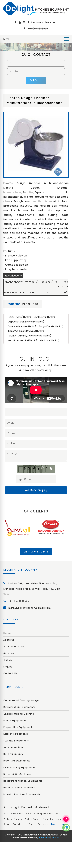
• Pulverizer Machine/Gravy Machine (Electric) (29, 335)
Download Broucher (43, 22)
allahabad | (49, 813)
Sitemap (55, 837)
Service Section (13, 747)
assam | (8, 824)
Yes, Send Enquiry (36, 490)
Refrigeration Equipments (19, 707)
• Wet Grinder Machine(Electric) (22, 340)
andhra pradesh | (33, 819)
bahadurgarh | (20, 824)
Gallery (7, 660)
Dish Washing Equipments (19, 767)
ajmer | (29, 813)
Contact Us (10, 673)
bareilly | (33, 824)
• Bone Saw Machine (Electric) (21, 326)
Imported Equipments (16, 760)
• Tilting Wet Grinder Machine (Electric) (25, 331)
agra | (7, 813)
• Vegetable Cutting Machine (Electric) (25, 321)
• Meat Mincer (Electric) (44, 316)
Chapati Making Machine (18, 713)
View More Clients (36, 551)
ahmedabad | (18, 813)
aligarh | (38, 813)
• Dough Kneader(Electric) (50, 326)
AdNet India (44, 837)
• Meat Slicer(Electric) (49, 340)
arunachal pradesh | (53, 819)
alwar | (59, 813)
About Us (8, 639)
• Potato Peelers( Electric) (19, 316)
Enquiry (7, 666)
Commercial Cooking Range (21, 700)
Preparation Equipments (18, 727)
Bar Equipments (13, 754)
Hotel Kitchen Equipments (19, 787)
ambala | (8, 819)
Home (7, 633)
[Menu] (66, 39)
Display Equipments (15, 733)
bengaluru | (44, 824)
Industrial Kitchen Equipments (21, 794)
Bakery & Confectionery (18, 774)
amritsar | (19, 819)
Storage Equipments (16, 740)
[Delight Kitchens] (36, 9)
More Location (59, 824)
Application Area (13, 646)
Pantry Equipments (14, 720)
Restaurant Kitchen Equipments (22, 780)
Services (8, 653)
